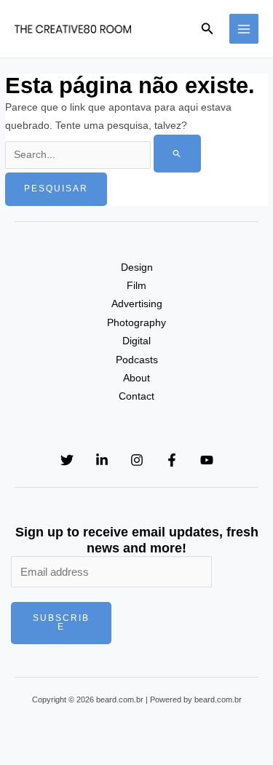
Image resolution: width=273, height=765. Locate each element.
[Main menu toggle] (244, 29)
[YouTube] (206, 460)
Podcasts (137, 359)
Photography (136, 322)
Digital (136, 341)
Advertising (136, 303)
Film (136, 285)
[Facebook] (171, 460)
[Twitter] (67, 460)
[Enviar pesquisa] (177, 154)
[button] (207, 29)
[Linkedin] (101, 460)
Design (137, 267)
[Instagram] (136, 460)
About (136, 378)
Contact (136, 396)
